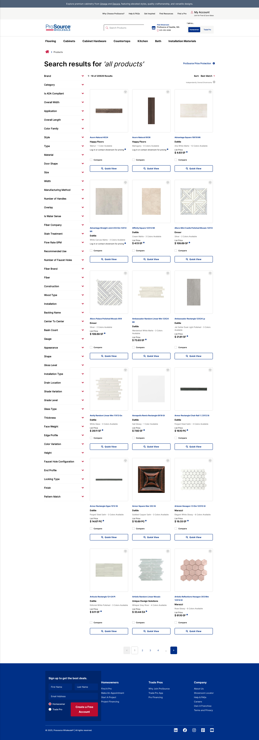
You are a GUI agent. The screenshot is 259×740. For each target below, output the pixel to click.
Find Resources (166, 13)
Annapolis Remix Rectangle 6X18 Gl (148, 415)
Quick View (111, 168)
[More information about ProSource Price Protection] (213, 63)
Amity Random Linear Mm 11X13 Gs (106, 415)
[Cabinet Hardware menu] (108, 41)
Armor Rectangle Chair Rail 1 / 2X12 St (192, 415)
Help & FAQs (134, 13)
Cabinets (69, 41)
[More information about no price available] (125, 149)
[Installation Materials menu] (197, 41)
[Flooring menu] (57, 41)
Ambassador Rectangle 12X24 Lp (190, 318)
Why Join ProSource (159, 688)
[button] (200, 12)
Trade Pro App (156, 693)
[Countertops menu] (132, 41)
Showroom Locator (204, 693)
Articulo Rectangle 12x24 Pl (102, 596)
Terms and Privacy (203, 710)
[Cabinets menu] (77, 41)
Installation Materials (182, 41)
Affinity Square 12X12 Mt (143, 228)
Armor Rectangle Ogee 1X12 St (104, 506)
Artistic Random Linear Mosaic (146, 596)
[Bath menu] (163, 41)
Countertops (122, 41)
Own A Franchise (202, 706)
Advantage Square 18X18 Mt (187, 137)
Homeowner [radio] (194, 30)
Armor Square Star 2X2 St (144, 506)
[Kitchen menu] (149, 41)
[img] (214, 82)
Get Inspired (149, 13)
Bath (158, 41)
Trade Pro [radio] (207, 30)
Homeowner (58, 704)
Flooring (50, 41)
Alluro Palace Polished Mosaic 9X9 (106, 318)
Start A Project (108, 697)
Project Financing (110, 701)
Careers (198, 701)
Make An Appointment (112, 693)
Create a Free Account (84, 709)
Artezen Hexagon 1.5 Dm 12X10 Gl (190, 506)
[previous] (126, 650)
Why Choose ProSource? (113, 13)
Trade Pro (57, 709)
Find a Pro (182, 13)
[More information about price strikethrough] (187, 152)
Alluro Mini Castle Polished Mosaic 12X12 (194, 228)
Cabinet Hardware (94, 41)
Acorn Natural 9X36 (141, 137)
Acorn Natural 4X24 (99, 137)
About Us (199, 688)
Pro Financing (156, 697)
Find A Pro (106, 688)
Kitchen (143, 41)
